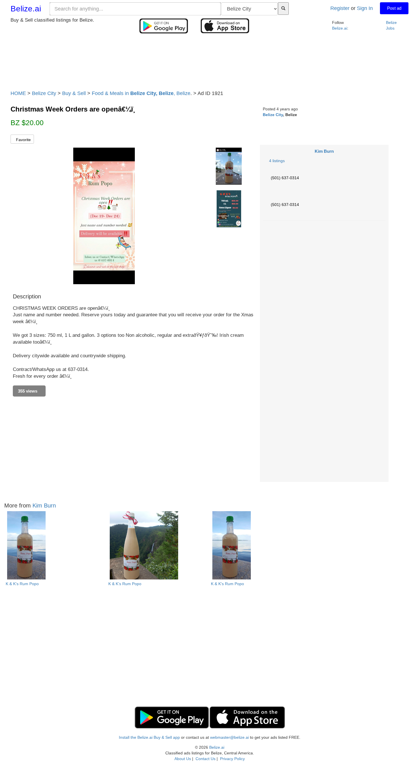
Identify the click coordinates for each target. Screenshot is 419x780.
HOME (18, 93)
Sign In (365, 8)
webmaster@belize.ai (229, 737)
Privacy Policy (232, 758)
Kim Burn (324, 151)
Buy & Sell (74, 93)
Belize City (44, 93)
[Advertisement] (209, 64)
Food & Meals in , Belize (141, 93)
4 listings (277, 160)
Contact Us (205, 758)
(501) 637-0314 (285, 178)
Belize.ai (26, 8)
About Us (182, 758)
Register (339, 8)
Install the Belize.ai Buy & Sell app (149, 737)
